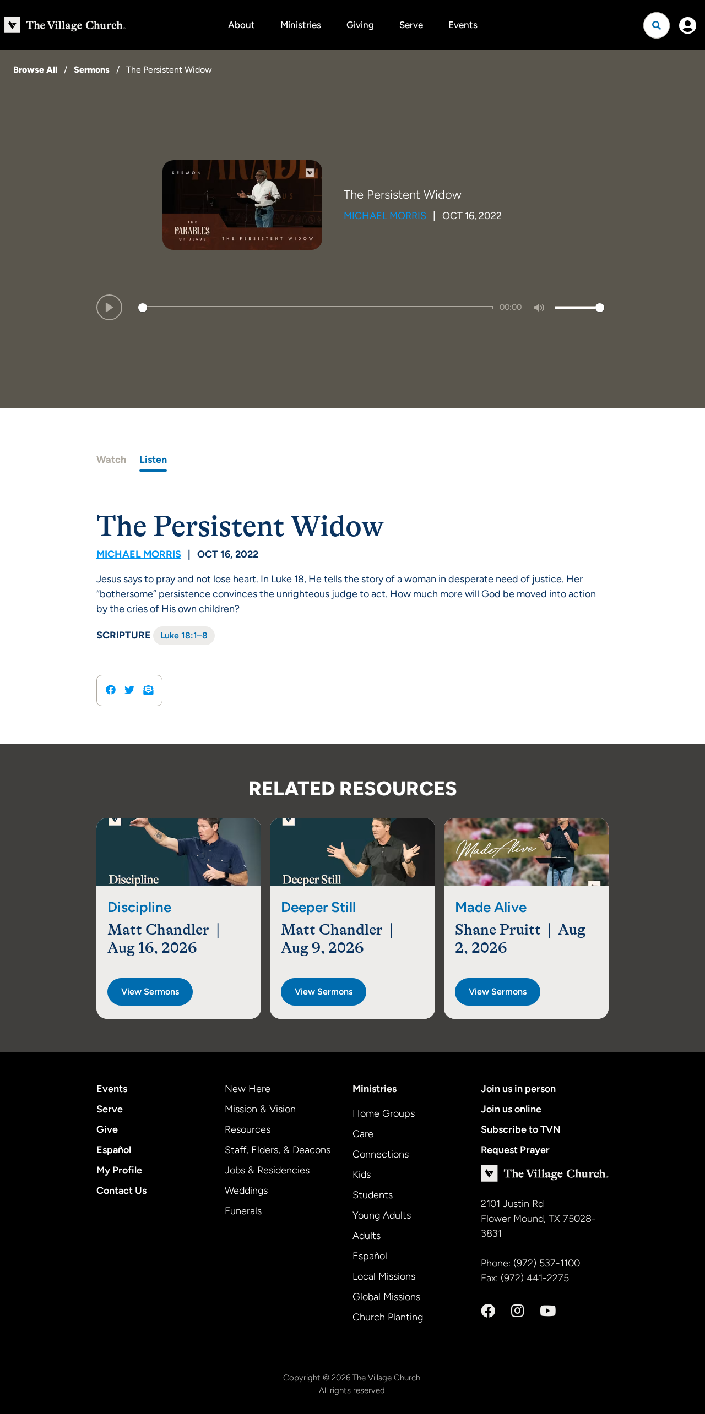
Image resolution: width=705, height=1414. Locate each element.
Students (372, 1195)
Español (113, 1150)
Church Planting (387, 1317)
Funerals (243, 1211)
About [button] (241, 24)
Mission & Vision (260, 1109)
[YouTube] (547, 1311)
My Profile (119, 1170)
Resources (247, 1129)
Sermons (92, 69)
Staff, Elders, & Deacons (277, 1150)
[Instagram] (517, 1311)
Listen (153, 460)
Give (107, 1129)
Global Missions (386, 1297)
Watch (111, 460)
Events (463, 24)
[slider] (315, 308)
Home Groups (383, 1113)
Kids (361, 1175)
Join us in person (518, 1089)
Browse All (35, 69)
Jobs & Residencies (267, 1170)
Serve (411, 24)
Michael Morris (385, 216)
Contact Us (121, 1190)
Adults (366, 1236)
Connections (380, 1154)
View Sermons (150, 991)
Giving (360, 24)
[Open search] (656, 25)
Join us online (511, 1109)
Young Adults (381, 1215)
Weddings (246, 1190)
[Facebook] (488, 1311)
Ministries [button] (300, 24)
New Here (247, 1089)
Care (362, 1134)
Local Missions (383, 1276)
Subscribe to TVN (521, 1129)
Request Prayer (515, 1150)
